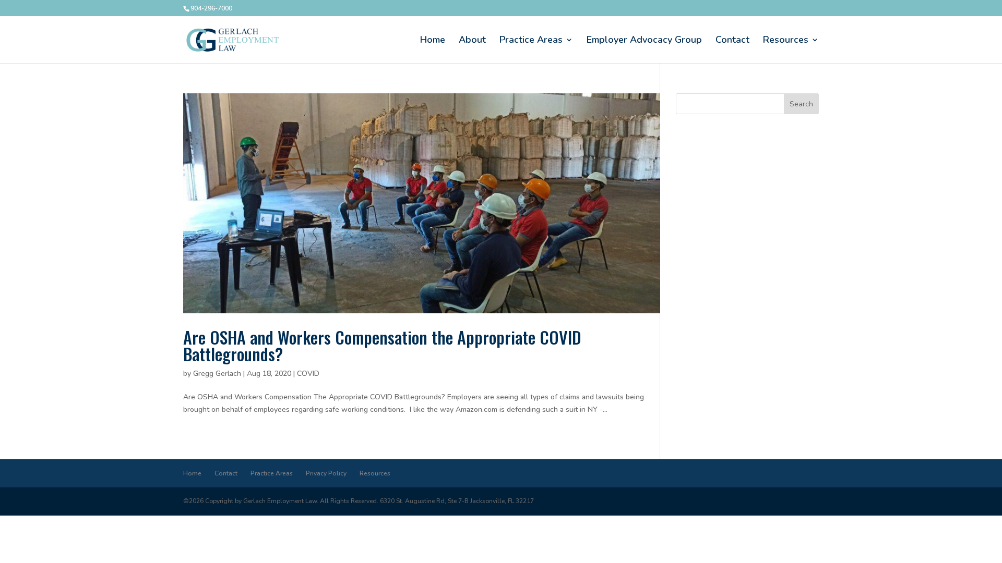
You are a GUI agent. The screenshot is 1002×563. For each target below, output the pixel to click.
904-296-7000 (211, 8)
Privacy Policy (326, 473)
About (472, 41)
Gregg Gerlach (217, 373)
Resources (785, 41)
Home (432, 41)
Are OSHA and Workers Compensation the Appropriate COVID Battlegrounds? (382, 345)
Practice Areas (531, 41)
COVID (308, 373)
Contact (732, 41)
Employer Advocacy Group (644, 41)
